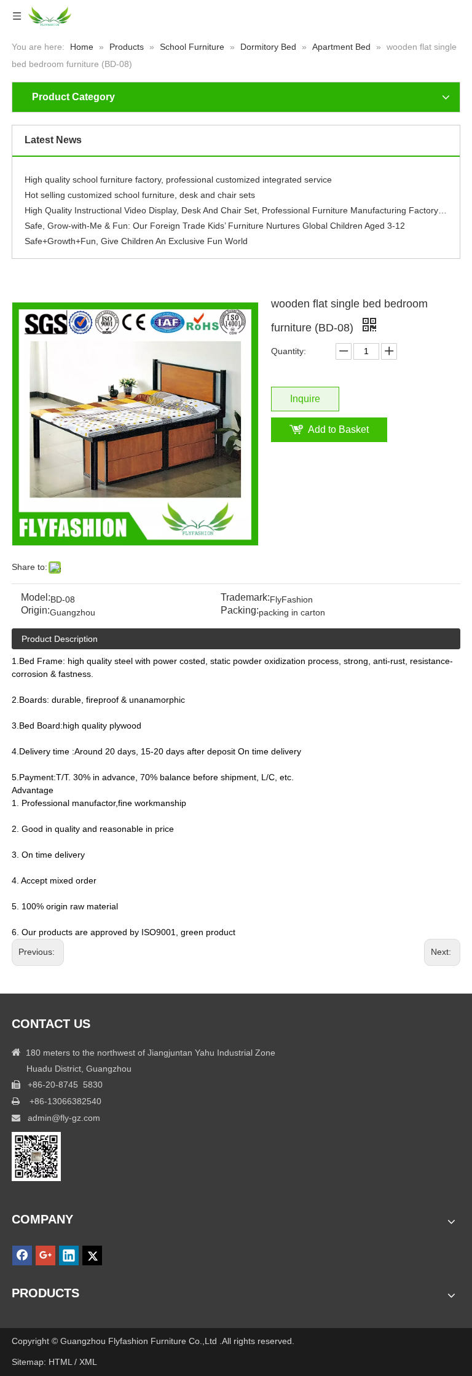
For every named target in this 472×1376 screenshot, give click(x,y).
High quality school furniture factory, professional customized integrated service (178, 175)
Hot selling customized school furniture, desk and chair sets (140, 191)
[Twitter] (92, 1255)
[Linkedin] (69, 1255)
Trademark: (245, 598)
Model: (35, 598)
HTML (60, 1362)
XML (88, 1362)
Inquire (305, 398)
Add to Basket (338, 429)
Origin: (35, 610)
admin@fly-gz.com (64, 1118)
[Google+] (45, 1255)
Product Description (60, 639)
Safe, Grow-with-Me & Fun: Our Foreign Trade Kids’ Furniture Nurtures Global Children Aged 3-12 (215, 221)
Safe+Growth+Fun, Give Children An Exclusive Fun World (136, 237)
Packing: (240, 610)
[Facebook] (22, 1255)
